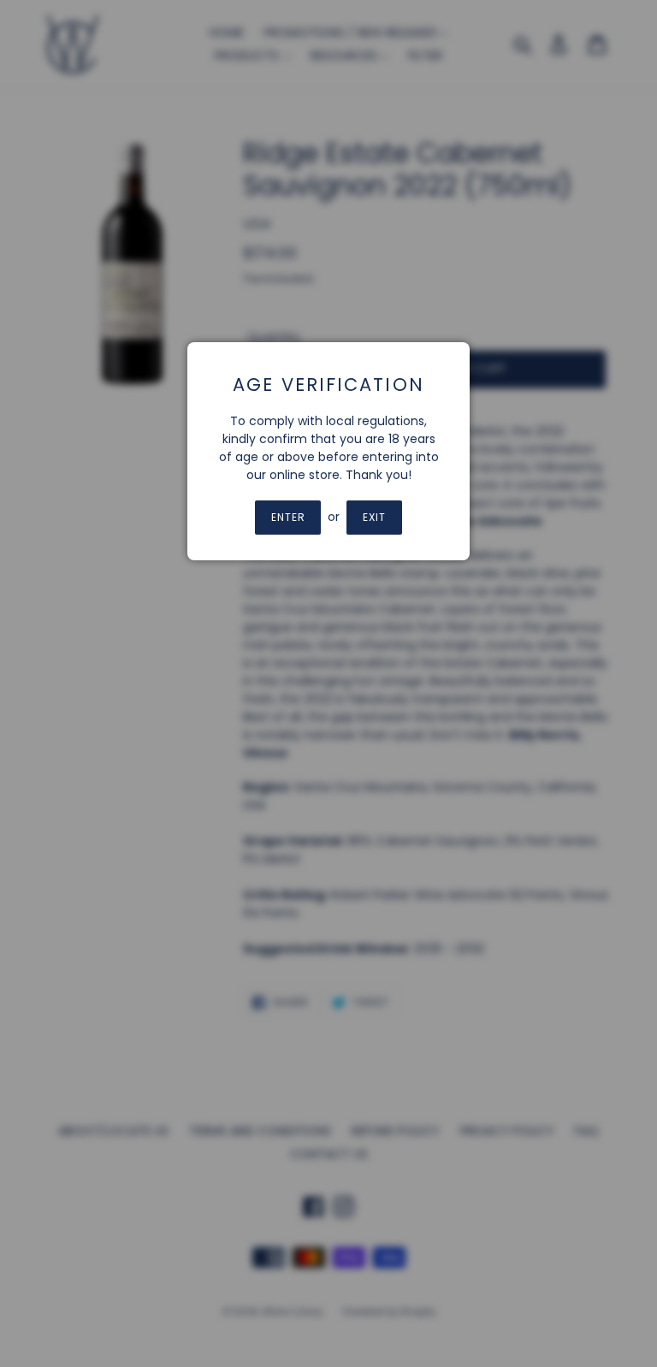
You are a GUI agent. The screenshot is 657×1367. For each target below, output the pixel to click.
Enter (288, 517)
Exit (374, 517)
